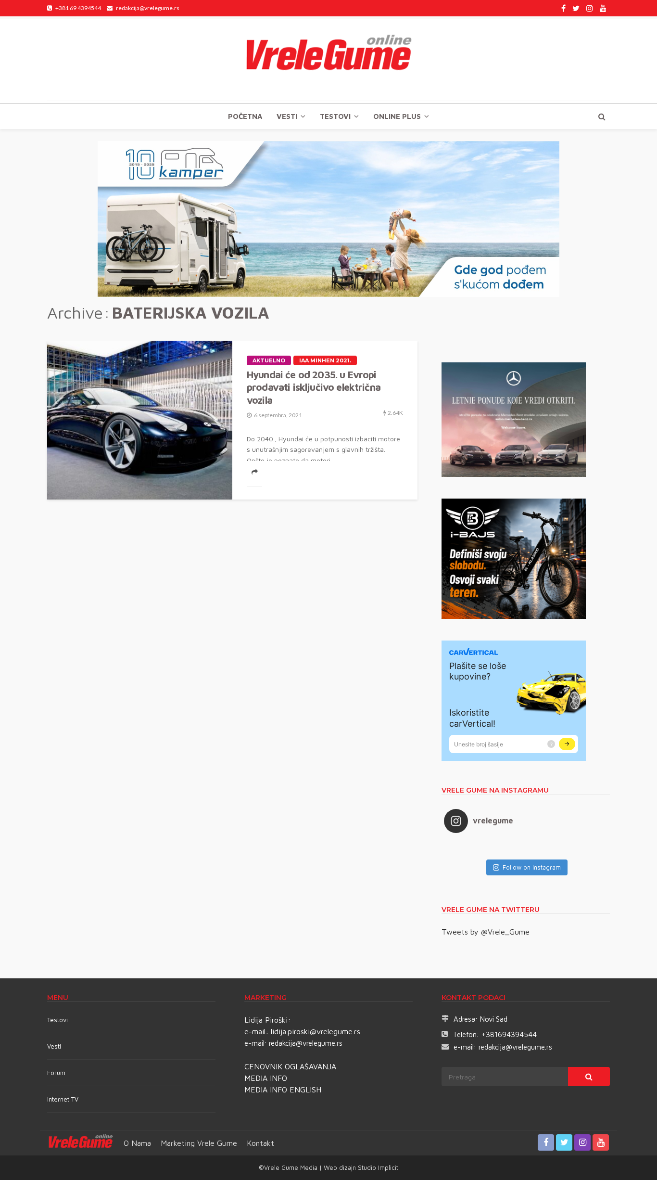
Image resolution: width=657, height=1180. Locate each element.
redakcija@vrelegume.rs (305, 1043)
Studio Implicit (377, 1167)
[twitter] (576, 8)
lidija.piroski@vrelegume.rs (315, 1031)
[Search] (602, 116)
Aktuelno (269, 360)
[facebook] (563, 8)
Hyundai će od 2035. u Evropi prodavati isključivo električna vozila (313, 387)
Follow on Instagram (532, 867)
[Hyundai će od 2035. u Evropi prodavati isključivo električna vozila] (139, 420)
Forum (56, 1073)
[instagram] (589, 8)
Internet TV (62, 1099)
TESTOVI (335, 116)
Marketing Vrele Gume (199, 1143)
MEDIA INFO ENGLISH (282, 1089)
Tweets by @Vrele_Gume (486, 931)
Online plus (397, 116)
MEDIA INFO (265, 1078)
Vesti (287, 116)
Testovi (57, 1020)
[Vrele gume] (328, 59)
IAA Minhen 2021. (325, 360)
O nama (137, 1143)
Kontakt (260, 1143)
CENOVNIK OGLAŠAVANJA (290, 1066)
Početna (245, 116)
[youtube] (603, 8)
